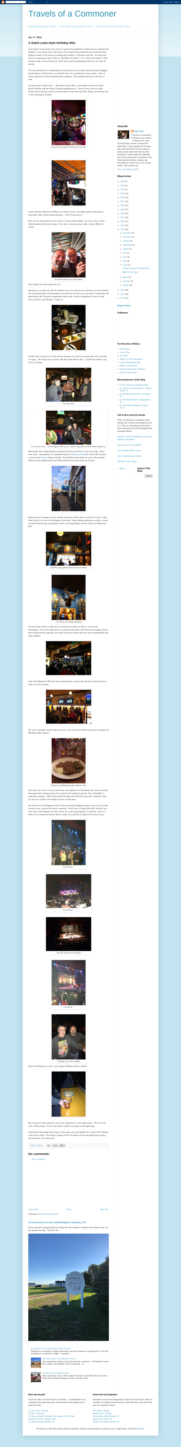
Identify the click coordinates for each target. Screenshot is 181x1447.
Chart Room (125, 349)
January (126, 285)
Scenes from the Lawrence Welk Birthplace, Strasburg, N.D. (57, 1222)
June (125, 257)
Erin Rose (124, 356)
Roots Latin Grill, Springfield (129, 445)
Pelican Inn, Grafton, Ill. (103, 1419)
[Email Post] (48, 1145)
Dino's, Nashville (37, 1413)
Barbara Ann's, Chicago (102, 1413)
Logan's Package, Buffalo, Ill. (42, 1422)
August (126, 249)
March (126, 277)
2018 (122, 213)
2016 (122, 221)
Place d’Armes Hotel (128, 372)
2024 (122, 189)
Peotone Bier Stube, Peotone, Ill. (106, 1416)
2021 (122, 201)
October (126, 241)
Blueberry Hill (77, 454)
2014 (122, 229)
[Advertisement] (68, 1184)
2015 (122, 225)
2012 (122, 294)
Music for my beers (130, 272)
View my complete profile (127, 169)
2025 (122, 185)
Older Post (104, 1209)
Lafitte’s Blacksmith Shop (130, 362)
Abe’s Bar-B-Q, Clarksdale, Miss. (135, 385)
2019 (122, 209)
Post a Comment (38, 1159)
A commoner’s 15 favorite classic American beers (50, 1348)
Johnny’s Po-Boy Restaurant (131, 359)
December (127, 233)
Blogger (141, 1429)
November (127, 237)
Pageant (44, 457)
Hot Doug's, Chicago (101, 1411)
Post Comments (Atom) (48, 1214)
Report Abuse (124, 305)
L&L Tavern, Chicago (39, 1411)
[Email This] (53, 1145)
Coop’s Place (125, 352)
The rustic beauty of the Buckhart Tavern (58, 1359)
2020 (122, 205)
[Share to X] (58, 1145)
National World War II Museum (132, 369)
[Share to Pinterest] (64, 1145)
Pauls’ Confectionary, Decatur (129, 456)
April (125, 265)
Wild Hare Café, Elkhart (127, 461)
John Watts (139, 131)
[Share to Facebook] (61, 1145)
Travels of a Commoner (72, 13)
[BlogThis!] (55, 1145)
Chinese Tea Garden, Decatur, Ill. (106, 1422)
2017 (122, 217)
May (125, 261)
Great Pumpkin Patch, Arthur (129, 450)
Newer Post (33, 1209)
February (127, 281)
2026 (122, 181)
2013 (122, 290)
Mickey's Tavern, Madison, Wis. (43, 1419)
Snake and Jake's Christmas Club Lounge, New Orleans (52, 1416)
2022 (122, 197)
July (125, 253)
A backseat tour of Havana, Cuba (55, 1373)
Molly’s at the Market (128, 366)
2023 (122, 193)
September (127, 245)
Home (69, 1209)
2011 (122, 298)
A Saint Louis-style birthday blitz (135, 268)
